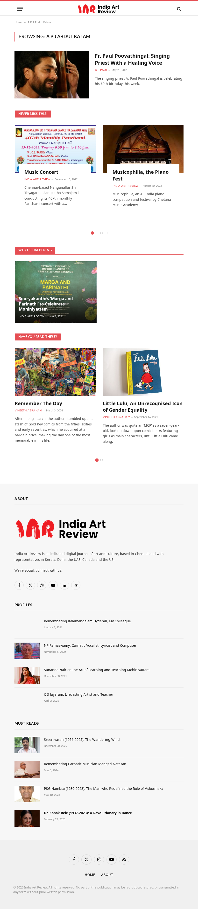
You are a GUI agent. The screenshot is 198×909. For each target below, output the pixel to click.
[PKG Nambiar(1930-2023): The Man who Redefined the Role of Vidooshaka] (27, 794)
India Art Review (37, 179)
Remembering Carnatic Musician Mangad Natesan (85, 764)
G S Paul (101, 70)
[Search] (178, 8)
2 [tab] (97, 233)
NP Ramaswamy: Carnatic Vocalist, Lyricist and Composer (90, 645)
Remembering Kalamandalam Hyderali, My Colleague (87, 621)
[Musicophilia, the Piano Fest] (143, 149)
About (107, 875)
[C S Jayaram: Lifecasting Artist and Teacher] (27, 700)
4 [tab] (106, 233)
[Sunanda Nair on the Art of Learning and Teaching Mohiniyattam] (27, 675)
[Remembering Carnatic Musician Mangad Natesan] (27, 769)
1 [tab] (92, 233)
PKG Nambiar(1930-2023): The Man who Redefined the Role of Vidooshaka (103, 788)
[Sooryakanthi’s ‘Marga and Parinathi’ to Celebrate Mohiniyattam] (56, 292)
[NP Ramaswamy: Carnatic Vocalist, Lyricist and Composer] (27, 651)
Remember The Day (38, 403)
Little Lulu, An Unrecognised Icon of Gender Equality (143, 406)
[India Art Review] (99, 9)
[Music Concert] (55, 149)
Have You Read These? (37, 337)
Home (18, 22)
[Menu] (20, 8)
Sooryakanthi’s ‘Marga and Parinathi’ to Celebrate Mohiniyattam (46, 304)
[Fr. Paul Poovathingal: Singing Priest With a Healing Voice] (51, 74)
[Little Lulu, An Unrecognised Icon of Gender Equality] (143, 372)
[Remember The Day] (55, 372)
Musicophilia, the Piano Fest (141, 175)
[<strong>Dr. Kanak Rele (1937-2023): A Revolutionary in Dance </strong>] (27, 818)
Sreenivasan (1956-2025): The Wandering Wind (82, 739)
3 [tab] (101, 233)
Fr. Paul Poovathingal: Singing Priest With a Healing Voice (132, 59)
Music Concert (41, 172)
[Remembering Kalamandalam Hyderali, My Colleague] (27, 626)
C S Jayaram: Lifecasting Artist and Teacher (78, 694)
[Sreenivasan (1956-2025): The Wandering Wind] (27, 745)
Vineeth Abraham (28, 410)
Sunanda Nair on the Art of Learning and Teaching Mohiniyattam (96, 669)
